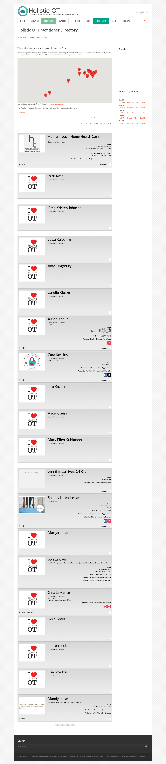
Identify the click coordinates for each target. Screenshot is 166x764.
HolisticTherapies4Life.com (101, 713)
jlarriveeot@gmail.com (103, 483)
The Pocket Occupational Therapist (98, 371)
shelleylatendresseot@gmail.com (99, 514)
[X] (109, 375)
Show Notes (31, 612)
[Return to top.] (110, 164)
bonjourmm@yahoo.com (102, 710)
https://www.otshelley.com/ (101, 517)
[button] (87, 77)
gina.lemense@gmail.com (102, 602)
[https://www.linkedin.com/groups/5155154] (139, 12)
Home (20, 37)
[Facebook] (105, 375)
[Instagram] (109, 343)
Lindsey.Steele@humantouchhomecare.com (95, 159)
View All (22, 112)
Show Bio (22, 164)
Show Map (103, 164)
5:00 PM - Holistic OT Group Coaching (132, 102)
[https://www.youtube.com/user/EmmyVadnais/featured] (146, 12)
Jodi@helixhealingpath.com (101, 577)
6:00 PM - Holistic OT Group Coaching (132, 113)
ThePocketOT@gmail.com (102, 368)
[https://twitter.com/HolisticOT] (136, 12)
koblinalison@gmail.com (103, 339)
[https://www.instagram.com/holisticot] (143, 12)
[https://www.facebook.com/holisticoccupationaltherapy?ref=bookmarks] (133, 12)
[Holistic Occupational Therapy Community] (74, 11)
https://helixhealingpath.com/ (100, 580)
